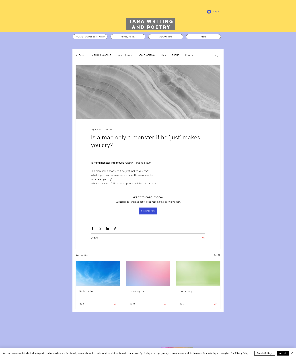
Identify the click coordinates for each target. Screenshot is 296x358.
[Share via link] (115, 228)
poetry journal (125, 55)
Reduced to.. (86, 291)
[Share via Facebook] (92, 228)
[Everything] (198, 273)
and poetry (151, 27)
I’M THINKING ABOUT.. (101, 55)
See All (217, 255)
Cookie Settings (264, 353)
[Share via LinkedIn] (107, 228)
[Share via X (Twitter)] (100, 228)
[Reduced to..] (98, 273)
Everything (185, 291)
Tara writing (151, 21)
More (187, 55)
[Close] (292, 353)
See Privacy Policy (240, 353)
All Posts (80, 55)
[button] (216, 55)
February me (137, 291)
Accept (282, 353)
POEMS (175, 55)
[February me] (148, 273)
